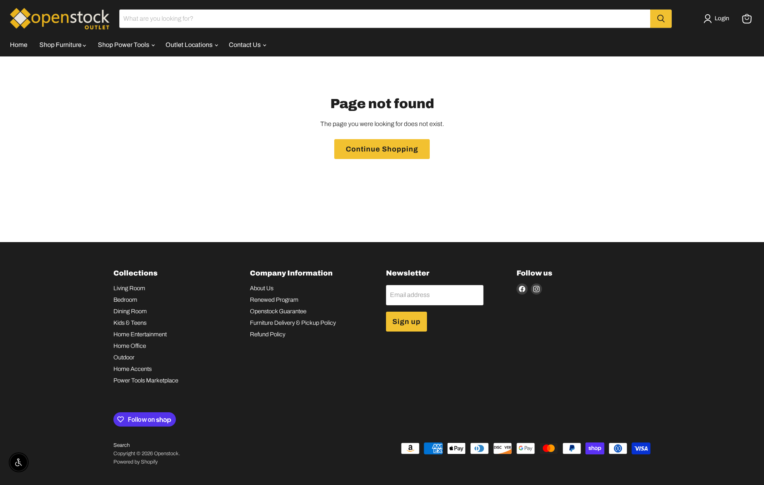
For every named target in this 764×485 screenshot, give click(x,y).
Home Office (129, 346)
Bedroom (125, 300)
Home (18, 44)
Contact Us (245, 44)
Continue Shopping (382, 149)
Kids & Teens (129, 323)
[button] (718, 18)
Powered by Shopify (135, 462)
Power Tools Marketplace (145, 380)
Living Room (129, 288)
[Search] (661, 19)
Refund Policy (267, 334)
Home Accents (132, 369)
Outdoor (123, 357)
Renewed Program (274, 300)
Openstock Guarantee (278, 311)
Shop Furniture (61, 44)
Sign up (406, 322)
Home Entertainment (140, 334)
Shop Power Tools (124, 44)
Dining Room (130, 311)
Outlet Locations (190, 44)
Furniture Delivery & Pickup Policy (293, 323)
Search (121, 445)
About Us (261, 288)
